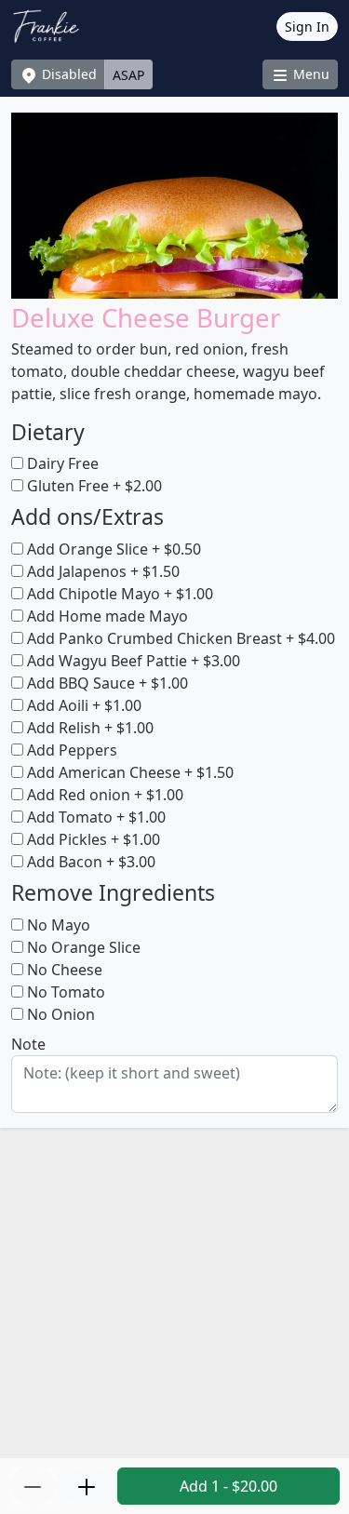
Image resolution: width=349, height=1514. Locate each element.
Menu (309, 74)
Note (28, 1044)
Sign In (307, 26)
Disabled (67, 74)
